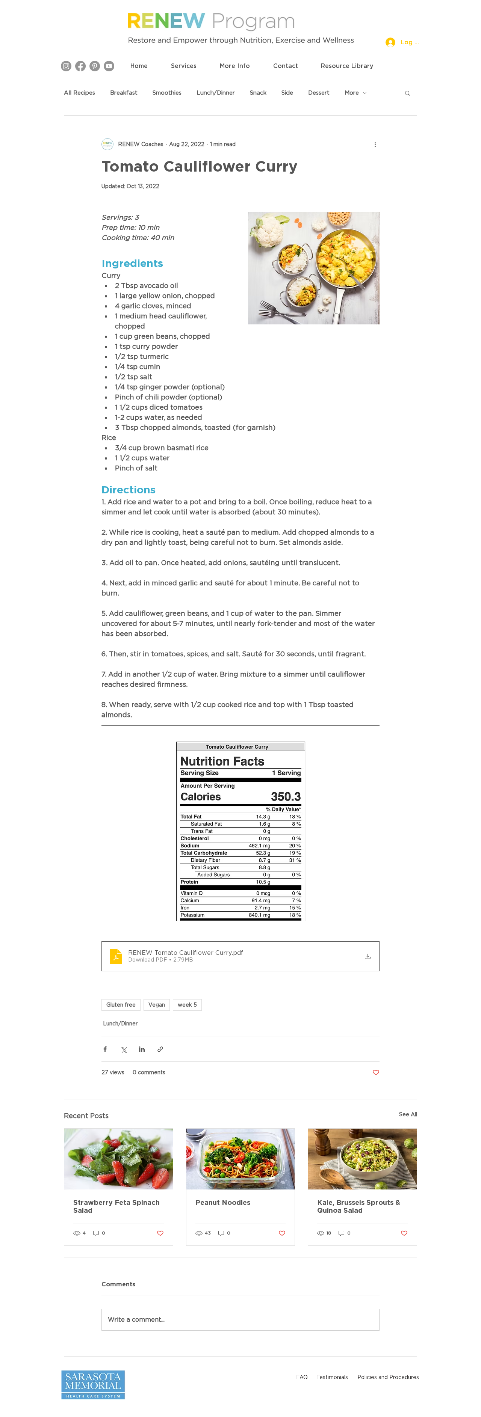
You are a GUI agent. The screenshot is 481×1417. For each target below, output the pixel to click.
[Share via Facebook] (105, 1049)
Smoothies (167, 92)
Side (287, 92)
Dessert (319, 92)
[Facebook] (80, 66)
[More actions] (375, 144)
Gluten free (121, 1005)
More (352, 92)
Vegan (156, 1005)
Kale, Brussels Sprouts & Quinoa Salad (358, 1206)
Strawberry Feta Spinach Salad (116, 1206)
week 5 (187, 1005)
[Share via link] (160, 1049)
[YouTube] (109, 66)
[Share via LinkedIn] (141, 1049)
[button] (183, 66)
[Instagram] (66, 66)
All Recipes (79, 92)
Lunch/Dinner (216, 92)
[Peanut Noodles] (240, 1159)
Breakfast (124, 92)
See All (408, 1114)
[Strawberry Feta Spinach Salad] (118, 1159)
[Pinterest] (94, 66)
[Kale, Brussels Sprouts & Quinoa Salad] (362, 1159)
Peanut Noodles (222, 1202)
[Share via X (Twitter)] (123, 1049)
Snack (258, 92)
